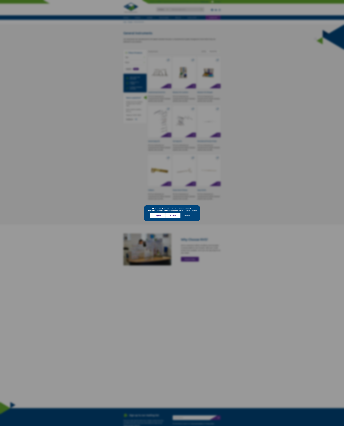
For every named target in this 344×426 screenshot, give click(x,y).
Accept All (157, 216)
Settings (187, 216)
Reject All (172, 216)
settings (194, 210)
